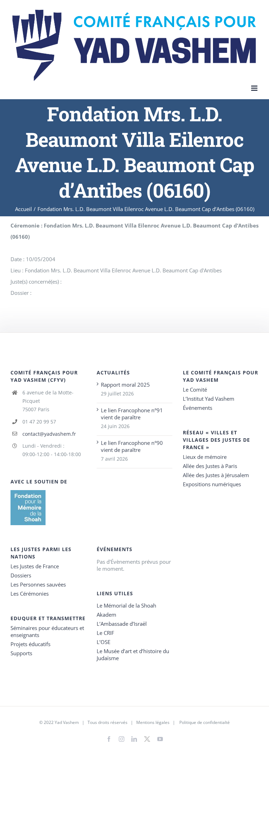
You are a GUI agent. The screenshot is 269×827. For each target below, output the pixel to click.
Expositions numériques (212, 484)
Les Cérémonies (30, 593)
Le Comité (195, 389)
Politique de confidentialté (204, 722)
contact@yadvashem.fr (49, 434)
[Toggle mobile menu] (254, 88)
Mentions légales (153, 722)
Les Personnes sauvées (38, 584)
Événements (197, 407)
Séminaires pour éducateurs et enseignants (47, 631)
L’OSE (103, 641)
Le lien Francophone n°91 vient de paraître (132, 414)
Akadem (106, 614)
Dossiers (21, 575)
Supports (21, 653)
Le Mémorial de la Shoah (126, 605)
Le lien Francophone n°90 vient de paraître (132, 446)
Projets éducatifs (30, 644)
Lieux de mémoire (205, 456)
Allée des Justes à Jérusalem (216, 475)
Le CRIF (105, 632)
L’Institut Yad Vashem (208, 398)
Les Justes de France (35, 566)
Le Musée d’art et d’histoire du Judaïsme (133, 655)
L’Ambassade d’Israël (122, 623)
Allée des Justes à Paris (210, 465)
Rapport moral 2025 (125, 384)
